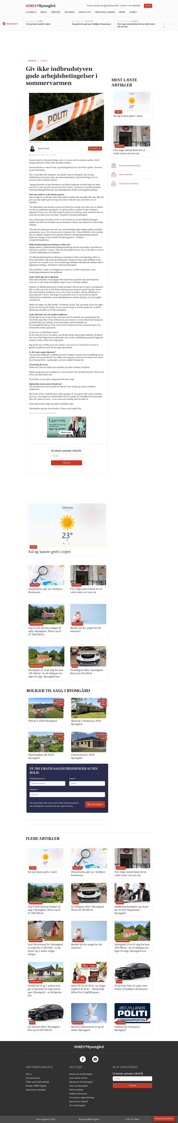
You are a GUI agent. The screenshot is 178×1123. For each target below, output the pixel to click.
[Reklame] (66, 427)
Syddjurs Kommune (78, 1093)
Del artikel (93, 148)
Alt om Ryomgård (77, 1105)
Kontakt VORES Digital (36, 1086)
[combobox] (31, 794)
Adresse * (34, 789)
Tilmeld (148, 6)
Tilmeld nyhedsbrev (164, 1118)
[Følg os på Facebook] (83, 1059)
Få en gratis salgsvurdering (81, 1097)
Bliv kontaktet (95, 804)
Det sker (69, 12)
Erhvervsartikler (76, 1089)
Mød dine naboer (105, 12)
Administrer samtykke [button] (36, 1089)
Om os (29, 1074)
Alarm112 (31, 12)
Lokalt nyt (84, 12)
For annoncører (33, 1078)
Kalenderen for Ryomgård (81, 1082)
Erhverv (55, 12)
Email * (72, 778)
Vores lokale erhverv (78, 1078)
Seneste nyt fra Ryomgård (80, 1074)
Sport (122, 12)
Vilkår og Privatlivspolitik (37, 1082)
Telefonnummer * (37, 778)
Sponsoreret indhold (78, 1101)
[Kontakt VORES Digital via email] (95, 1059)
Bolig (44, 12)
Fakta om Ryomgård (78, 1086)
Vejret (133, 12)
